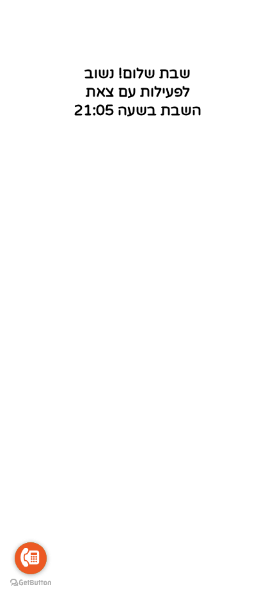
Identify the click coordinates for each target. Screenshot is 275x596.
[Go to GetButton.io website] (30, 583)
